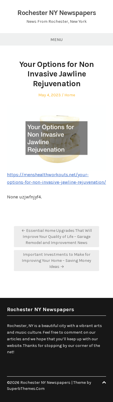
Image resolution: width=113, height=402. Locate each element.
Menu (56, 39)
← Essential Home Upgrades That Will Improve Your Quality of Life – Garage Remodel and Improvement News (56, 236)
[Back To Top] (104, 383)
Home (69, 95)
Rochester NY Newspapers (56, 13)
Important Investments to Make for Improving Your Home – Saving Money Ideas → (56, 260)
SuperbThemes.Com (26, 388)
